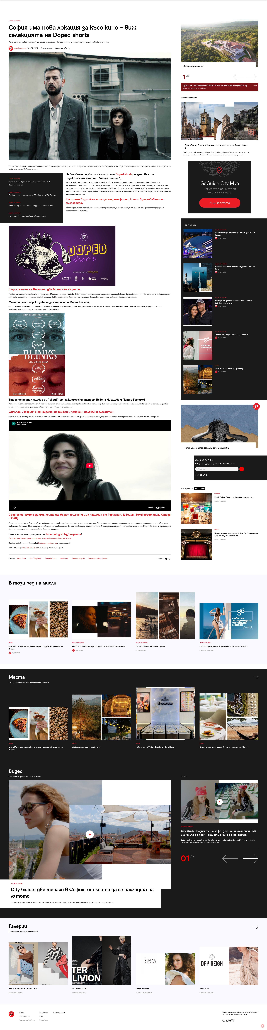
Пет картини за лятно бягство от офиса (27, 214)
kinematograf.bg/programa (63, 534)
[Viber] (68, 48)
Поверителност (58, 1013)
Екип (41, 1016)
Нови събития (24, 1016)
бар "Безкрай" (36, 558)
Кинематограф (78, 558)
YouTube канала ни (30, 548)
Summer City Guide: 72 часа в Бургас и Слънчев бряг (31, 204)
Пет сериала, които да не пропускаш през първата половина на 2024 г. (40, 538)
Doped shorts (124, 174)
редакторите (20, 48)
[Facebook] (65, 48)
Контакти (43, 1020)
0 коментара (46, 48)
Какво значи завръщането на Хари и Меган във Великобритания (29, 182)
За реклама (43, 1013)
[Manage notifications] (262, 1026)
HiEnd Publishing (250, 1012)
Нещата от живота (14, 21)
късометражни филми (97, 558)
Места (21, 1013)
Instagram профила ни (47, 543)
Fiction (232, 1014)
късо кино (21, 558)
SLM (245, 1014)
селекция (64, 558)
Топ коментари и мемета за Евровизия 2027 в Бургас (32, 194)
